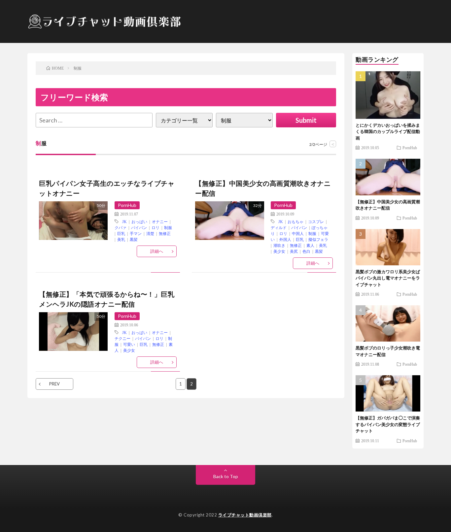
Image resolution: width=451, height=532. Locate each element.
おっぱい (139, 221)
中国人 (298, 233)
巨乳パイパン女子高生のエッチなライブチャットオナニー (106, 188)
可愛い (129, 344)
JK (124, 221)
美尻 (294, 251)
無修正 (165, 233)
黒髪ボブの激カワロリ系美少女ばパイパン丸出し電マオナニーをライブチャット (388, 278)
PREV (54, 383)
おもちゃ (295, 221)
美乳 (121, 239)
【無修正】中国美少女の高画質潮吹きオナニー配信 (262, 188)
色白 (306, 251)
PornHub (127, 205)
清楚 (150, 233)
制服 (168, 227)
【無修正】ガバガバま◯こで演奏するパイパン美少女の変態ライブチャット (388, 424)
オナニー (160, 221)
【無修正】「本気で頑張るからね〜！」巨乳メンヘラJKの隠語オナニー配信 (106, 299)
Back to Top (225, 476)
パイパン (139, 227)
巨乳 (121, 233)
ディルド (279, 227)
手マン (136, 233)
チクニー (122, 338)
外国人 (285, 239)
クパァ (120, 227)
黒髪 (134, 239)
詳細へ (156, 251)
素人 (310, 245)
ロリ (155, 227)
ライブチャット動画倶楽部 (245, 514)
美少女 (279, 251)
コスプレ (316, 221)
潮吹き (279, 245)
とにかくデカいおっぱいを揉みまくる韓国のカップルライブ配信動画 (388, 131)
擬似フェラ (318, 239)
